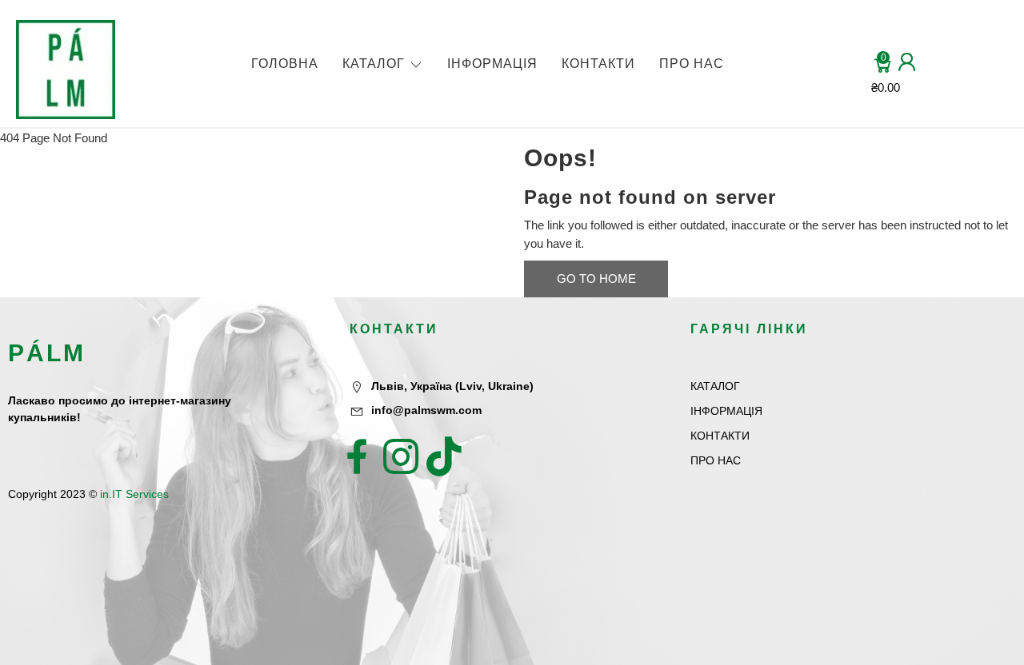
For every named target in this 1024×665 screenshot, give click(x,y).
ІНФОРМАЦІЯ (492, 63)
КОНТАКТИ (598, 63)
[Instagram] (401, 456)
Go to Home (596, 278)
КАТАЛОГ (373, 63)
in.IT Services (134, 494)
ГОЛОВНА (284, 63)
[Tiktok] (444, 456)
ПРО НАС (691, 63)
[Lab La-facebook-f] (358, 456)
